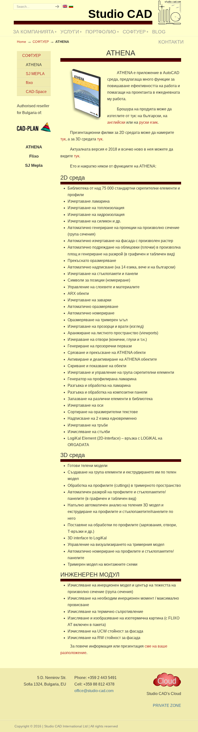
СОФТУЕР (31, 55)
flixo (29, 83)
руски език (148, 122)
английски (116, 122)
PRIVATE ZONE (167, 705)
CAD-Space (36, 92)
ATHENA (34, 65)
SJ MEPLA (35, 74)
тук (63, 139)
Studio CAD (169, 12)
